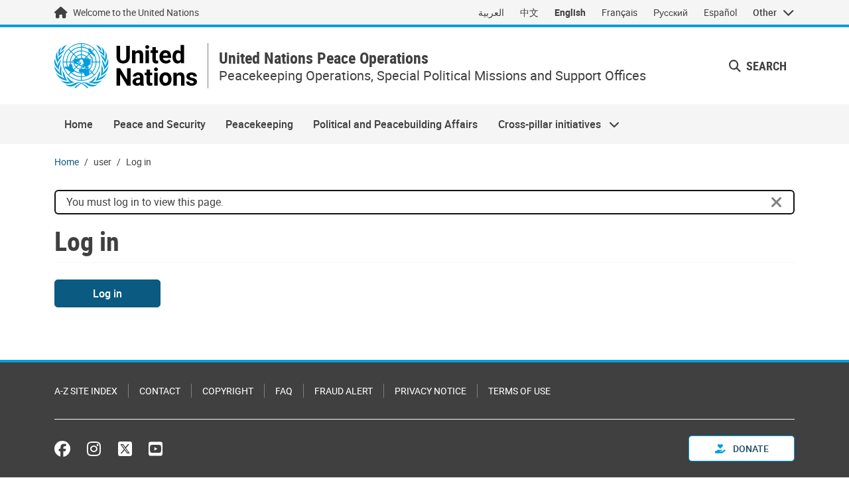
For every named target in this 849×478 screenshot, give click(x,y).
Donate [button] (750, 448)
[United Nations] (125, 65)
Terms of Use (519, 390)
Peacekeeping (259, 124)
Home (78, 124)
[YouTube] (155, 449)
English (570, 12)
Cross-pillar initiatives (544, 124)
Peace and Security (159, 124)
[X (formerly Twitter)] (125, 449)
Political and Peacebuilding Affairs (395, 124)
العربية (491, 12)
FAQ (284, 390)
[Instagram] (93, 449)
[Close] (777, 202)
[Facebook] (65, 449)
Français (619, 12)
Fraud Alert (343, 390)
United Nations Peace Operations (323, 58)
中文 (529, 12)
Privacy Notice (430, 390)
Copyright (227, 390)
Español (720, 12)
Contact (159, 390)
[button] (758, 66)
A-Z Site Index (85, 390)
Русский (670, 12)
